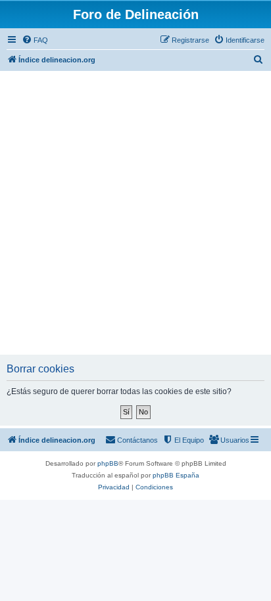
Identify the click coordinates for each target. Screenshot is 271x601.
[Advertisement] (135, 213)
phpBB (107, 463)
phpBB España (176, 475)
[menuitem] (35, 40)
